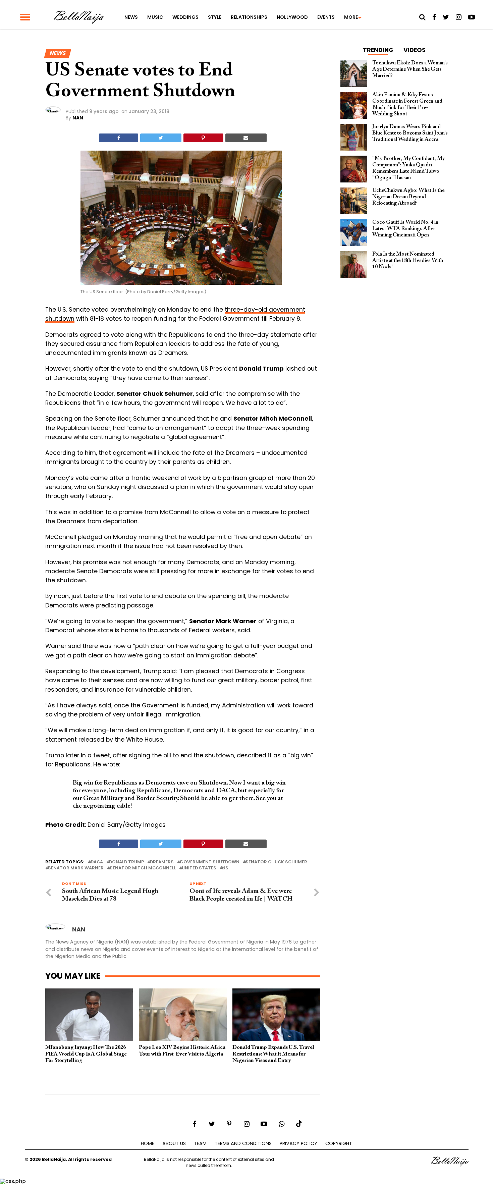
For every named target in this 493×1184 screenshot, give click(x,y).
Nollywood (292, 17)
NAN (77, 117)
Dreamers (162, 862)
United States (199, 868)
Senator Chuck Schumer (276, 862)
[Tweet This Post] (160, 137)
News (131, 17)
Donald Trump (126, 862)
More (351, 17)
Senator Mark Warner (76, 868)
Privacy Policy (298, 1143)
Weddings (185, 17)
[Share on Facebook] (118, 137)
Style (214, 17)
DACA (97, 862)
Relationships (249, 17)
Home (147, 1143)
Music (155, 17)
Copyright (338, 1143)
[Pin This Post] (203, 137)
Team (200, 1143)
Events (326, 17)
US (225, 868)
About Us (174, 1143)
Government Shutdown (209, 862)
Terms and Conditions (243, 1143)
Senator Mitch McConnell (143, 868)
